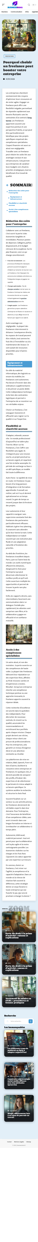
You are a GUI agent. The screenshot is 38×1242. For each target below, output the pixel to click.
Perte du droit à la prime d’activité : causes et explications (18, 968)
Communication (15, 1045)
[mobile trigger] (4, 5)
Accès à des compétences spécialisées (18, 210)
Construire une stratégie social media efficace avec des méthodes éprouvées (19, 1082)
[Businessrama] (15, 5)
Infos (9, 930)
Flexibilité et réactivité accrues (18, 204)
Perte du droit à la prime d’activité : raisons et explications (18, 935)
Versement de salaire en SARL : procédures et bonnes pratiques (18, 1000)
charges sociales (13, 289)
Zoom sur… (18, 909)
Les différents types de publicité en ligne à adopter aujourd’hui (18, 1050)
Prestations (9, 56)
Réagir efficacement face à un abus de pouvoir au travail (19, 1115)
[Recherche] (28, 4)
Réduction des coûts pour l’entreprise (19, 192)
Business (10, 995)
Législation (13, 1111)
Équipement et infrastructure (16, 198)
